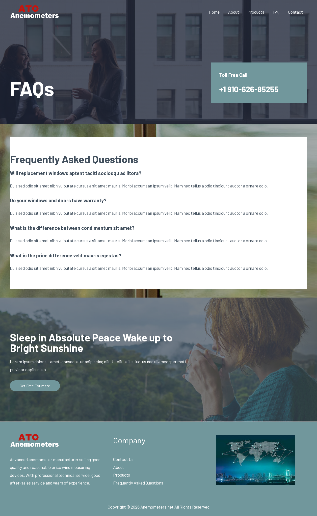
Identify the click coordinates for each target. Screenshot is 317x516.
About (233, 11)
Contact (295, 11)
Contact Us (123, 459)
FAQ (276, 11)
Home (214, 11)
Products (255, 11)
